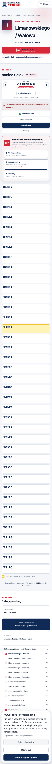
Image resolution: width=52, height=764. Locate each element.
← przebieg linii (8, 57)
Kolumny (26, 131)
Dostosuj (26, 750)
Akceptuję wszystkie (26, 757)
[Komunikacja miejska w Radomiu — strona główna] (11, 4)
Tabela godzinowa (26, 120)
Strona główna (7, 15)
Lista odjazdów (26, 125)
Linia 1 (17, 15)
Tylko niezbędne (26, 742)
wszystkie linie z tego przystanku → (30, 57)
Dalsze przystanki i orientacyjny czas (26, 649)
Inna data (26, 93)
